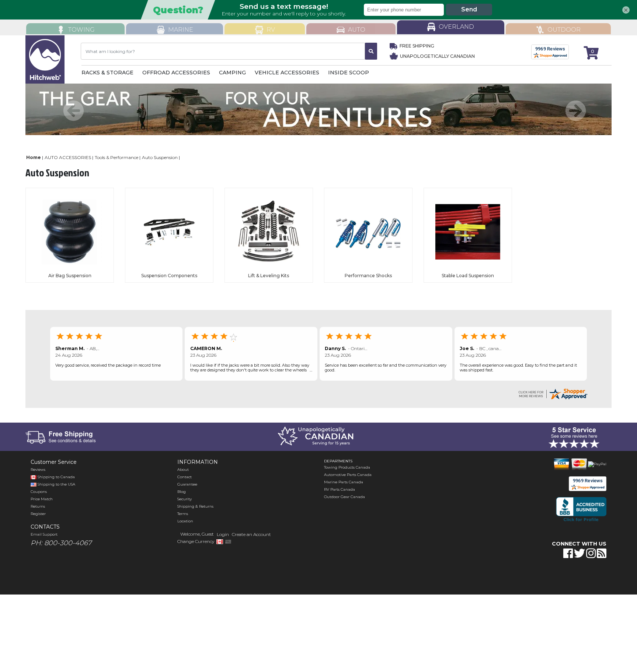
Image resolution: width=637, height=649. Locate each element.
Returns (38, 506)
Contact (184, 477)
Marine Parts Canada (343, 482)
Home (33, 157)
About (183, 469)
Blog (181, 491)
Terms (182, 513)
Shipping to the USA (55, 484)
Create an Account (251, 534)
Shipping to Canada (56, 477)
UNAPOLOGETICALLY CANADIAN (437, 56)
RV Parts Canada (339, 489)
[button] (538, 576)
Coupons (39, 491)
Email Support (44, 534)
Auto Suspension (160, 157)
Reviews (38, 469)
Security (184, 499)
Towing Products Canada (347, 467)
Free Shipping (417, 46)
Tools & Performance (116, 157)
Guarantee (187, 484)
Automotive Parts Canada (348, 474)
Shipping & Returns (195, 506)
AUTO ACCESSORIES (68, 157)
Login (223, 534)
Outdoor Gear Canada (344, 496)
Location (185, 521)
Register (38, 513)
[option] (318, 109)
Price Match (42, 499)
